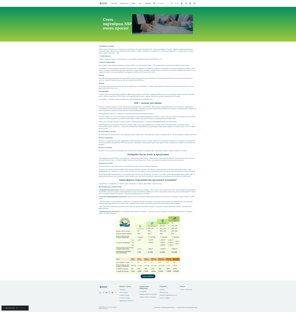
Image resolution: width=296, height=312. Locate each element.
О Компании (143, 291)
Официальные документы (126, 300)
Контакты (148, 3)
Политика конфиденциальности (168, 295)
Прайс (134, 3)
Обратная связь (164, 292)
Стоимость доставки (124, 298)
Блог (140, 3)
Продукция (122, 289)
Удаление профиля (165, 298)
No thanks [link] (22, 308)
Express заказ (124, 3)
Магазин (114, 3)
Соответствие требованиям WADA (186, 307)
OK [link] (17, 308)
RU (175, 3)
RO (178, 3)
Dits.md (106, 308)
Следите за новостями (186, 289)
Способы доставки (124, 295)
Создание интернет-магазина (148, 297)
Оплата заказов (123, 292)
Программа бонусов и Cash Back (148, 294)
